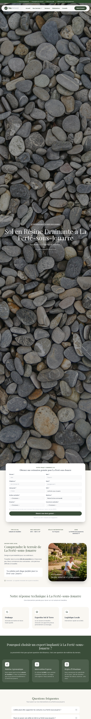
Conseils (64, 8)
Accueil (28, 8)
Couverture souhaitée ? (52, 502)
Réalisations (56, 8)
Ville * (47, 488)
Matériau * (49, 495)
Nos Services (36, 8)
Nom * (47, 474)
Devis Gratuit (81, 8)
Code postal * (12, 488)
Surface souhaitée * (14, 495)
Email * (48, 481)
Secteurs (47, 8)
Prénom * (11, 474)
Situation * (12, 502)
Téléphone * (12, 481)
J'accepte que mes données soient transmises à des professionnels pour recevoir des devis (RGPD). (34, 509)
